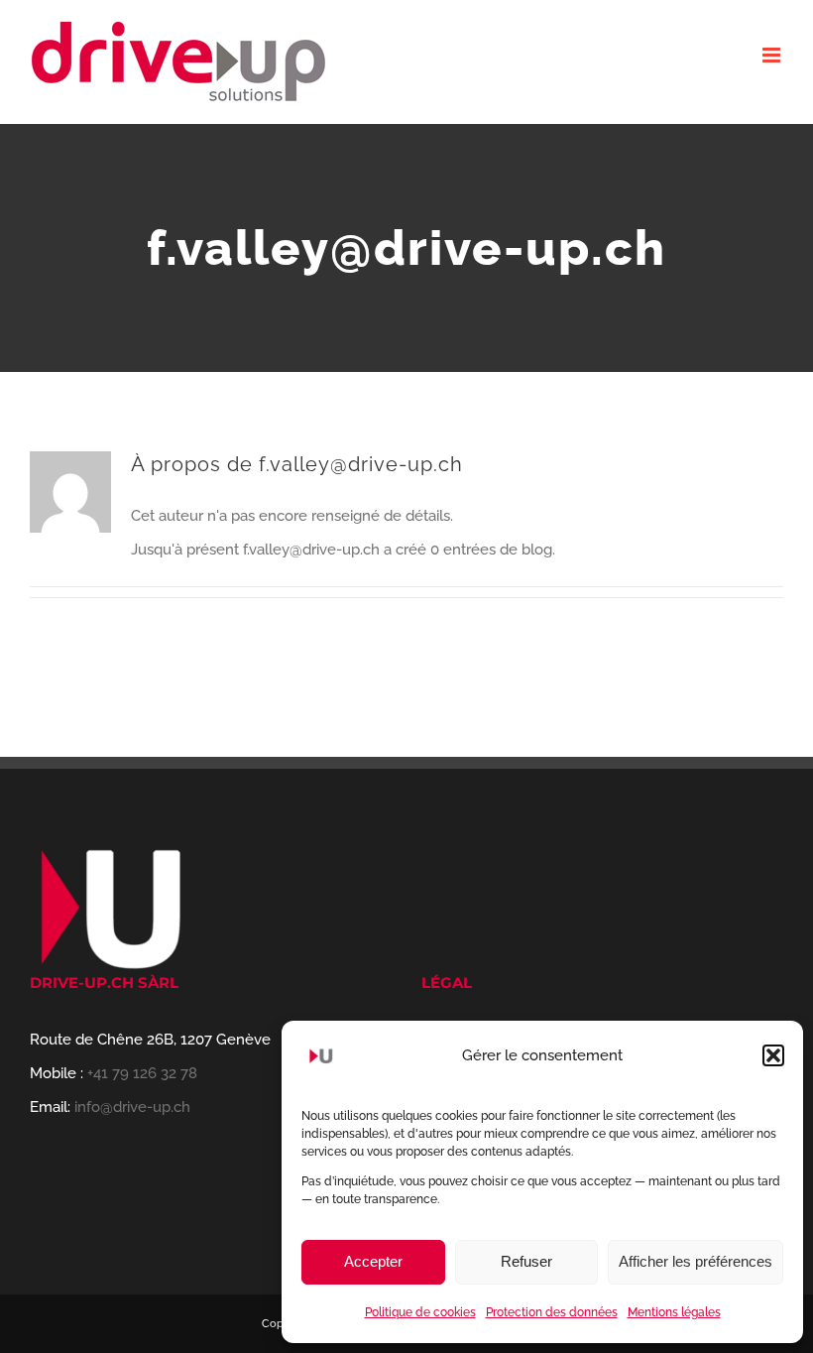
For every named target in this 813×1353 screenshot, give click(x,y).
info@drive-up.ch (132, 1107)
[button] (773, 1055)
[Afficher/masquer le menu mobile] (772, 55)
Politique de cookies (420, 1312)
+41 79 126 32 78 (142, 1073)
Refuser (526, 1261)
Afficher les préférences (695, 1261)
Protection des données (552, 1312)
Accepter (373, 1261)
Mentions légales (674, 1312)
